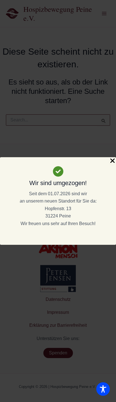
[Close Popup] (112, 161)
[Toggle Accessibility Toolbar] (103, 389)
